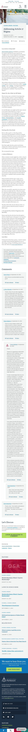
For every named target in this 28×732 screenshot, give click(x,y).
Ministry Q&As (10, 1)
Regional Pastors (10, 118)
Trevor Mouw (7, 274)
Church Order (8, 25)
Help (16, 2)
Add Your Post (14, 669)
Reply (18, 282)
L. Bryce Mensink (7, 289)
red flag (11, 85)
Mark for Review (8, 262)
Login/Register (20, 2)
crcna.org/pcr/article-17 (17, 244)
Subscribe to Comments (10, 261)
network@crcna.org (8, 698)
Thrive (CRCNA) (5, 42)
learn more (11, 253)
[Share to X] (10, 730)
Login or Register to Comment (14, 535)
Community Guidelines (12, 527)
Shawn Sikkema (7, 321)
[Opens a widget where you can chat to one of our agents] (21, 729)
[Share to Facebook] (3, 730)
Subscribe (7, 2)
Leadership (4, 548)
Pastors (15, 25)
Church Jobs (17, 1)
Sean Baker (20, 36)
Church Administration (7, 546)
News (14, 2)
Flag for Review (9, 282)
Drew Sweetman (11, 485)
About (11, 2)
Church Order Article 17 (7, 51)
